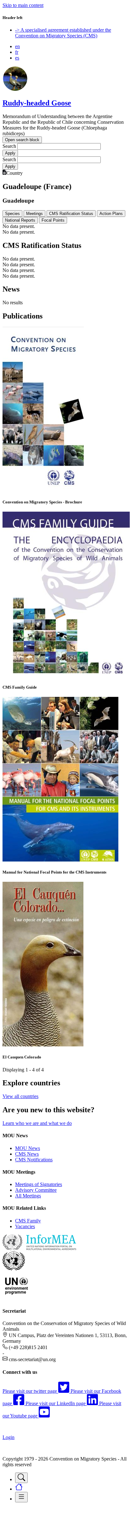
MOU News (27, 1148)
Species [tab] (12, 213)
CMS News (27, 1154)
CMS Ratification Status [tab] (71, 213)
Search (9, 146)
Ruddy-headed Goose (37, 103)
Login (8, 1437)
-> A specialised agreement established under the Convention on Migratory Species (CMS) (63, 32)
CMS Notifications (34, 1159)
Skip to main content (23, 5)
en (17, 46)
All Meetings (28, 1195)
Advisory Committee (36, 1190)
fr (16, 52)
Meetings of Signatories (38, 1184)
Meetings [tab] (34, 213)
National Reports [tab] (20, 220)
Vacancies (25, 1226)
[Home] (15, 89)
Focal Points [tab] (53, 220)
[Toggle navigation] (21, 1478)
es (17, 57)
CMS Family (28, 1220)
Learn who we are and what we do (37, 1123)
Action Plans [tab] (111, 213)
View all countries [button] (20, 1096)
